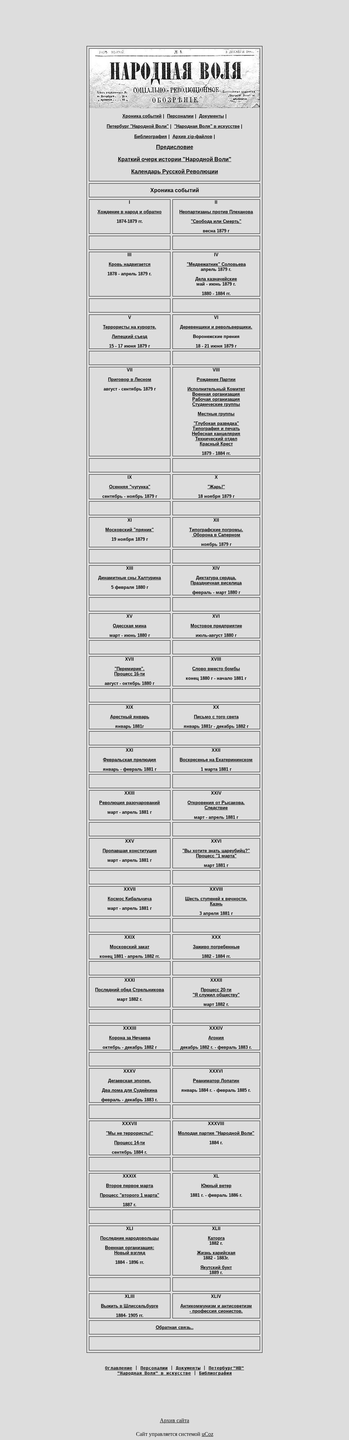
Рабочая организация (216, 399)
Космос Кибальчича (130, 898)
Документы (211, 116)
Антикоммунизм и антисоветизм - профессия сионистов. (216, 1308)
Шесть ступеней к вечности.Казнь (216, 901)
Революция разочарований (129, 802)
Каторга (216, 1238)
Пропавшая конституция (130, 850)
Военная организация (216, 394)
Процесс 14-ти (129, 1142)
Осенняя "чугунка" (129, 486)
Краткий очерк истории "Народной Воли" (174, 159)
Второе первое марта (129, 1185)
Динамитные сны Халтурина (129, 577)
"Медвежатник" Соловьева (216, 264)
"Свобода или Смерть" (216, 221)
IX (129, 477)
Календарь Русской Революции (174, 171)
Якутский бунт (216, 1267)
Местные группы (216, 413)
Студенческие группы (216, 404)
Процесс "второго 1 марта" (129, 1195)
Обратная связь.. (175, 1327)
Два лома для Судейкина (129, 1090)
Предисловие (174, 147)
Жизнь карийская (216, 1252)
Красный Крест (216, 443)
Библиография (150, 136)
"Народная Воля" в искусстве (207, 126)
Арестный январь (129, 716)
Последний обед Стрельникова (129, 989)
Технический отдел (216, 438)
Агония (216, 1037)
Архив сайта (174, 1420)
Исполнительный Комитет (216, 389)
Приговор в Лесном (129, 379)
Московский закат (129, 946)
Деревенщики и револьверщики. (216, 327)
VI (216, 317)
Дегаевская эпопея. (129, 1080)
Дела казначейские (216, 278)
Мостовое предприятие (216, 625)
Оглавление (118, 1367)
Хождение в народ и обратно (129, 211)
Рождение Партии (216, 379)
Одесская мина (129, 625)
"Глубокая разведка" (216, 423)
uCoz (207, 1434)
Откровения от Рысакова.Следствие (216, 805)
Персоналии (180, 116)
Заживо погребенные (216, 946)
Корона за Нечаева (129, 1037)
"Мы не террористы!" (129, 1133)
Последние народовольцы (129, 1238)
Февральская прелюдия (129, 759)
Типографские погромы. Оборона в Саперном (216, 532)
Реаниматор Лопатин (216, 1080)
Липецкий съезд (129, 336)
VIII (216, 369)
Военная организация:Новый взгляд (129, 1250)
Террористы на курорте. (129, 327)
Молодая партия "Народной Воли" (216, 1133)
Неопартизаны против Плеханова (216, 211)
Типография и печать (216, 428)
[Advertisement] (174, 24)
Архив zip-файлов (192, 136)
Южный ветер (216, 1185)
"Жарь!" (216, 486)
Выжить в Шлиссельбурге (129, 1305)
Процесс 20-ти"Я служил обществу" (216, 992)
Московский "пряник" (129, 529)
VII (130, 369)
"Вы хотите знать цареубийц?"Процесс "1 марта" (216, 853)
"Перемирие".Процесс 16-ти (129, 671)
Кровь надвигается (130, 264)
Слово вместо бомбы (216, 668)
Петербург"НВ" (226, 1367)
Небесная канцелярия (216, 433)
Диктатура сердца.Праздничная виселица (216, 580)
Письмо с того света (216, 716)
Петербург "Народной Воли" (138, 126)
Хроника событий (142, 116)
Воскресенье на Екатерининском (216, 759)
